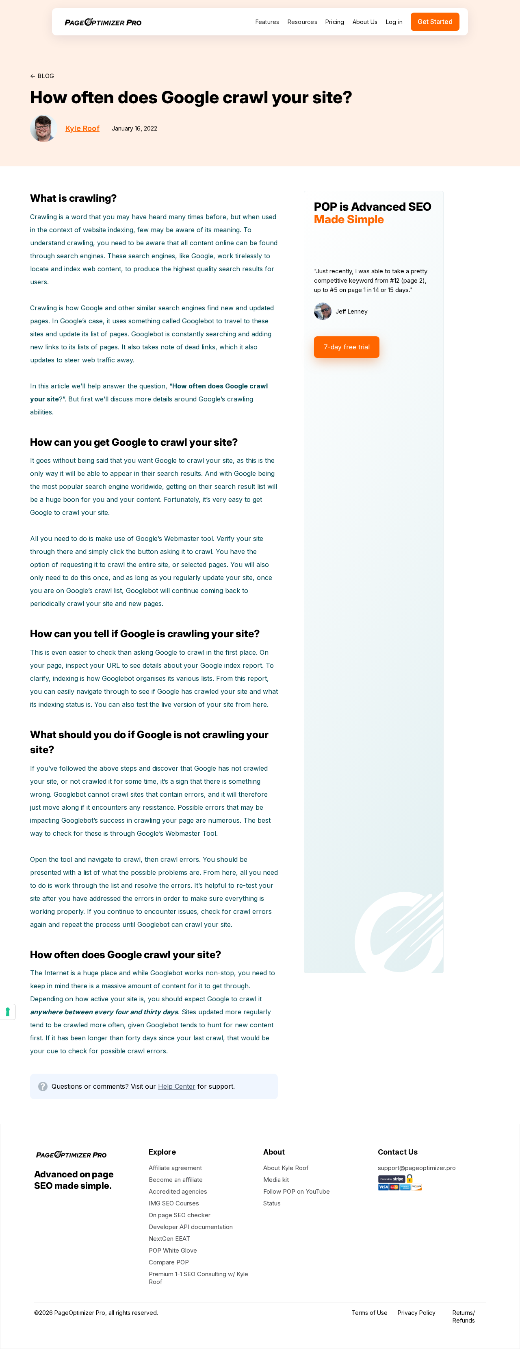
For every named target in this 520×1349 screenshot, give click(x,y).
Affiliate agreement (175, 1168)
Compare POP (169, 1262)
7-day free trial (347, 347)
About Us (365, 21)
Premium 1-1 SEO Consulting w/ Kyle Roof (198, 1278)
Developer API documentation (191, 1227)
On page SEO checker (179, 1215)
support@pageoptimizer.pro (417, 1168)
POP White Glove (173, 1250)
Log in (394, 21)
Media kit (276, 1179)
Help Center (176, 1086)
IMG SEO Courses (174, 1203)
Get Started (435, 21)
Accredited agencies (178, 1191)
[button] (268, 22)
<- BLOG (42, 76)
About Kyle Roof (286, 1168)
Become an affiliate (176, 1179)
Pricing (334, 21)
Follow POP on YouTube (296, 1191)
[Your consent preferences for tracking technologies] (7, 1012)
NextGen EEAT (169, 1238)
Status (272, 1203)
